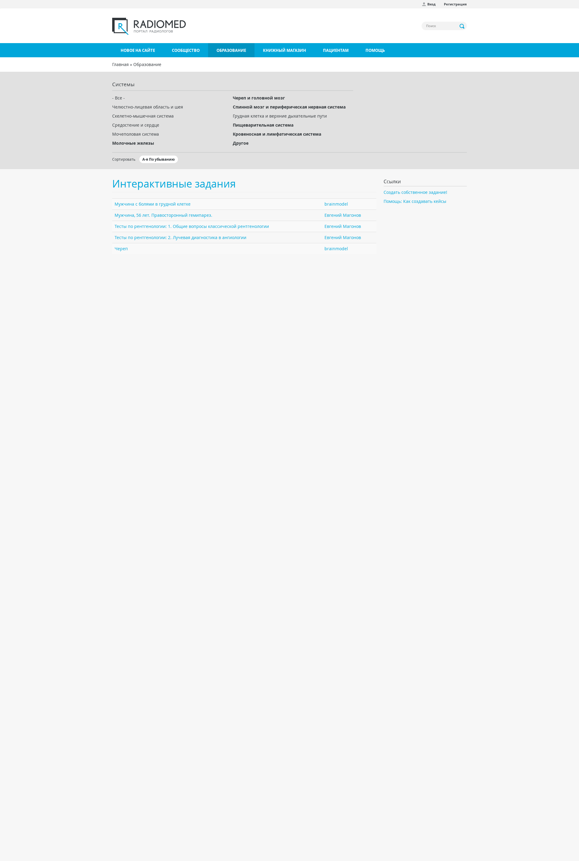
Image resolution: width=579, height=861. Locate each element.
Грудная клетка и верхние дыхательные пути (280, 116)
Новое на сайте (138, 50)
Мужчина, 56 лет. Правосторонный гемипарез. (163, 215)
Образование (231, 50)
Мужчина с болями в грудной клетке (153, 204)
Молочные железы (133, 143)
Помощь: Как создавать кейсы (415, 201)
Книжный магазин (284, 50)
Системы (123, 84)
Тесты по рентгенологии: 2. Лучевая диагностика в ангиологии (180, 237)
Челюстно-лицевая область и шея (147, 107)
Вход (431, 4)
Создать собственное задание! (415, 192)
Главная (120, 64)
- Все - (118, 98)
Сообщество (186, 50)
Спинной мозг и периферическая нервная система (289, 107)
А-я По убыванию (158, 159)
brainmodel (336, 204)
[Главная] (149, 26)
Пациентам (336, 50)
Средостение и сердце (135, 125)
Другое (240, 143)
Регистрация (455, 4)
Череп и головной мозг (259, 98)
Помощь (375, 50)
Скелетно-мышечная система (143, 116)
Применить (462, 26)
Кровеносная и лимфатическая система (277, 134)
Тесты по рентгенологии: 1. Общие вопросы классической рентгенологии (192, 226)
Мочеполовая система (135, 134)
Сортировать (123, 159)
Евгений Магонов (342, 215)
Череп (121, 248)
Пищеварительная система (263, 125)
